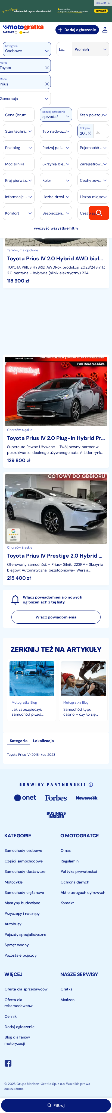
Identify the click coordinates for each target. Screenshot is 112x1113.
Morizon (67, 999)
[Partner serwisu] (56, 11)
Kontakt (67, 903)
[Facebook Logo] (8, 1064)
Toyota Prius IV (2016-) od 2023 (31, 754)
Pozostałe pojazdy (20, 955)
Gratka (67, 989)
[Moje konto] (105, 30)
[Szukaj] (99, 212)
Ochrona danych (75, 882)
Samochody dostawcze (25, 871)
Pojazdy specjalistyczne (25, 934)
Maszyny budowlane (22, 903)
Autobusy (13, 924)
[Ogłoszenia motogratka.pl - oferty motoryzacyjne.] (23, 27)
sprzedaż (50, 116)
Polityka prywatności (79, 871)
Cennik (11, 1016)
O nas (66, 850)
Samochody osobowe (23, 850)
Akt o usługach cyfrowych (83, 892)
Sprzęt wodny (17, 944)
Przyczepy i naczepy (22, 913)
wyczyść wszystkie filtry (56, 228)
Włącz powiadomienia (56, 617)
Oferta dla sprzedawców (26, 989)
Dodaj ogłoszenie (80, 29)
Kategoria (11, 46)
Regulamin (70, 861)
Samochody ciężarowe (24, 892)
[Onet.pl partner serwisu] (24, 32)
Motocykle (14, 882)
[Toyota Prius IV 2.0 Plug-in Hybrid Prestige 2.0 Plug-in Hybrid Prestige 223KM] (56, 411)
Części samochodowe (24, 861)
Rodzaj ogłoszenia (54, 112)
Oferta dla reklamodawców (18, 1002)
